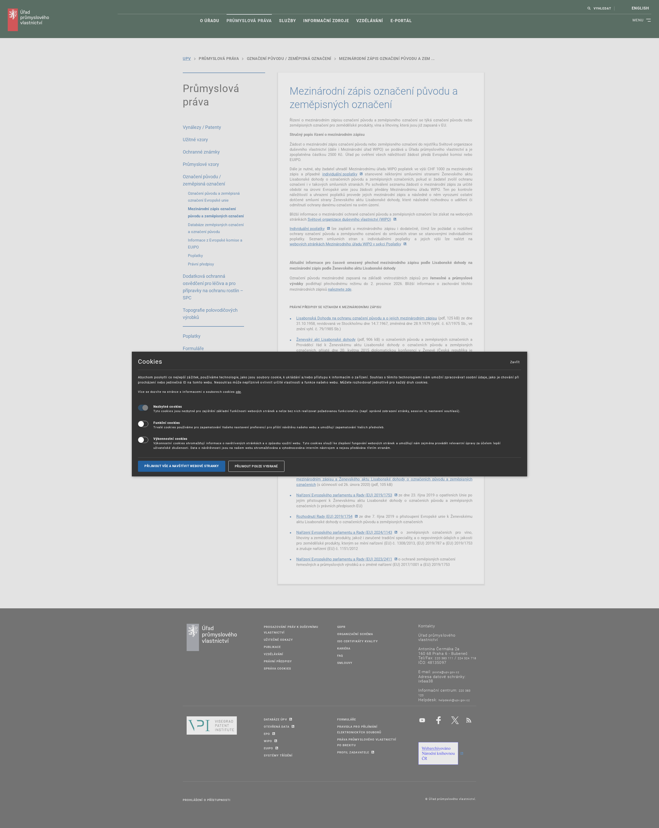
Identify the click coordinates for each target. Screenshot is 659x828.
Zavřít (514, 362)
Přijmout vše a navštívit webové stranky (181, 466)
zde (238, 392)
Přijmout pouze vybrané (256, 466)
